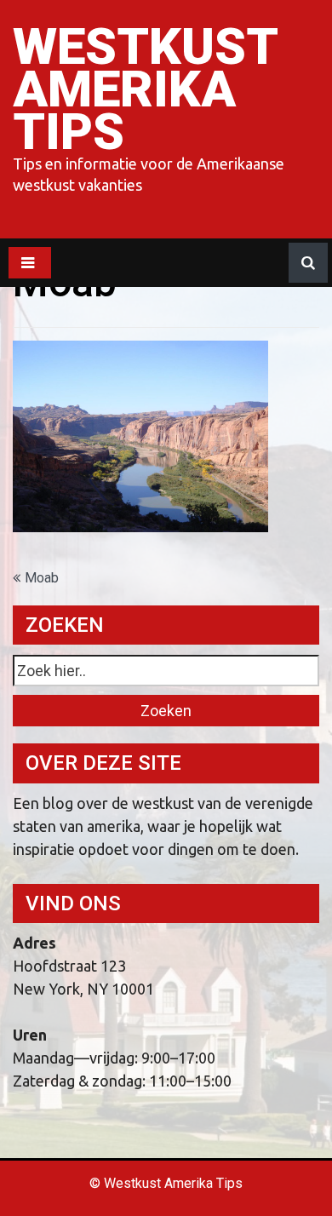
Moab (42, 578)
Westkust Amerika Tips (145, 89)
